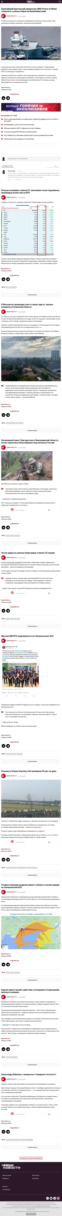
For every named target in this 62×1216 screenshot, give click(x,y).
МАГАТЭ (12, 754)
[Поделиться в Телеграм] (8, 98)
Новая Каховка (21, 867)
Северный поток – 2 (26, 1140)
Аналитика (35, 1178)
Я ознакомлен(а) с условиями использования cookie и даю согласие (32, 1211)
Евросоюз (13, 287)
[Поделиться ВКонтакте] (3, 98)
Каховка (13, 867)
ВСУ (7, 535)
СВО (11, 535)
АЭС (7, 619)
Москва (20, 423)
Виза (7, 1057)
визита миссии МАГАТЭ (15, 562)
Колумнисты (6, 1189)
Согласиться (31, 1214)
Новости (5, 1186)
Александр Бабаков (12, 1140)
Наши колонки (6, 1175)
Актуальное (35, 1175)
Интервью (5, 1178)
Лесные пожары (11, 423)
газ (7, 287)
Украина (17, 535)
